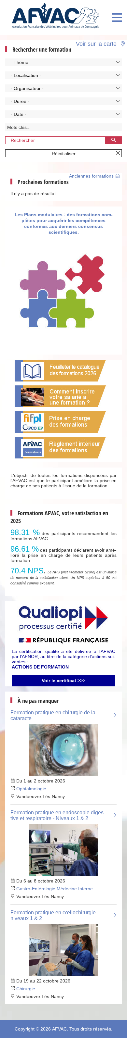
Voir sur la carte (97, 43)
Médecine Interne (75, 888)
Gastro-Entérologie (35, 888)
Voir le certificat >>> (63, 680)
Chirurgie (25, 988)
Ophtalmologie (31, 788)
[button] (63, 62)
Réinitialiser (64, 153)
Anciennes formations (91, 176)
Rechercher (23, 140)
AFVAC (59, 1029)
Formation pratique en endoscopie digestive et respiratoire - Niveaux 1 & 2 (57, 815)
